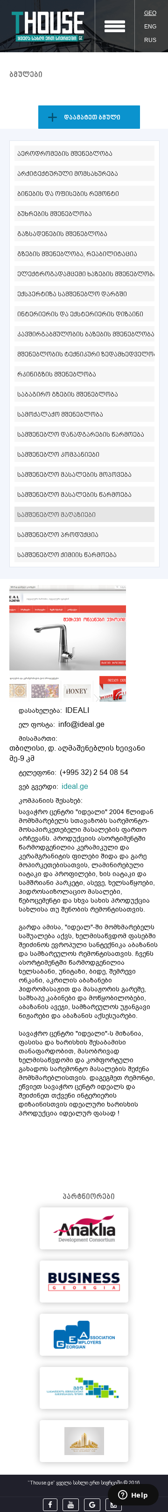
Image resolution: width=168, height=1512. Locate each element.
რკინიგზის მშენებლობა (56, 375)
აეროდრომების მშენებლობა (64, 154)
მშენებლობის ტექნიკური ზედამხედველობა (85, 355)
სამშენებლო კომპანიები (58, 455)
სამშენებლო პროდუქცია (57, 535)
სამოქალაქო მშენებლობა (60, 415)
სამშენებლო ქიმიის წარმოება (67, 555)
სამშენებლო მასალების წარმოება (74, 495)
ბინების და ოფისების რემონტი (68, 194)
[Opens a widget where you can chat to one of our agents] (133, 1495)
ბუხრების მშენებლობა (54, 214)
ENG (150, 26)
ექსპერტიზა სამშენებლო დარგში (72, 295)
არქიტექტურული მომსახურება (67, 174)
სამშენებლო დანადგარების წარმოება (80, 435)
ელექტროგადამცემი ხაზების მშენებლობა (85, 275)
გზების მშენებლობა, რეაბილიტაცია (77, 254)
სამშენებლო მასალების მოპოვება (74, 475)
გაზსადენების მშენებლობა (62, 234)
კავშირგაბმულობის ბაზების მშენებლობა (85, 335)
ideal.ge (75, 786)
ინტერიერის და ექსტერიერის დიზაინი (80, 315)
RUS (150, 40)
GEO (150, 13)
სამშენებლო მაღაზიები (56, 515)
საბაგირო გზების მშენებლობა (67, 395)
